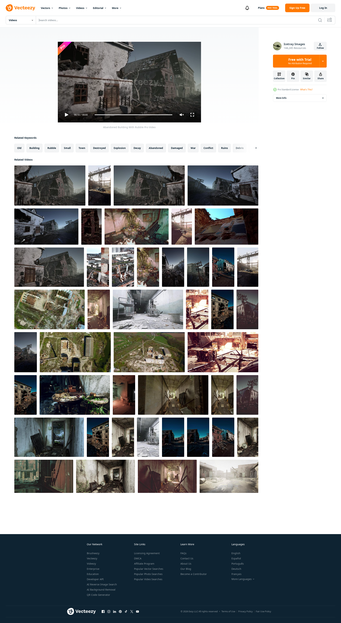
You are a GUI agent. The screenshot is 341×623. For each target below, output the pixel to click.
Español (236, 558)
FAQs (183, 553)
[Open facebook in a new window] (103, 611)
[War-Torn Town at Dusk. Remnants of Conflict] (247, 309)
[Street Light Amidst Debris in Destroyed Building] (173, 267)
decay (137, 148)
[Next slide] (253, 148)
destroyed (99, 148)
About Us (185, 563)
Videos (80, 8)
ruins (224, 148)
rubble (51, 148)
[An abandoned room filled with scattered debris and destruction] (137, 226)
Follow (320, 47)
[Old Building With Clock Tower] (198, 437)
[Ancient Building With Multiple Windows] (222, 309)
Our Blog (185, 568)
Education (93, 574)
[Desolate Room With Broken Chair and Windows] (124, 395)
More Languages (241, 579)
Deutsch (236, 568)
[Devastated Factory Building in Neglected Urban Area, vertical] (247, 267)
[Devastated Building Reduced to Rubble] (91, 226)
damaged (177, 148)
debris (240, 148)
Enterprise (93, 568)
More (115, 8)
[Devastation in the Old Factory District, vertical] (99, 185)
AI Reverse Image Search (102, 584)
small (67, 148)
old (19, 148)
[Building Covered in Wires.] (198, 267)
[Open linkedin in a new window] (114, 611)
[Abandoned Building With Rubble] (49, 185)
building (34, 148)
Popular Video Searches (148, 579)
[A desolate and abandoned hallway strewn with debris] (167, 476)
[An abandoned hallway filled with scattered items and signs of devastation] (173, 395)
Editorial (98, 8)
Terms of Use (228, 611)
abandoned (156, 148)
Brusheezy (93, 553)
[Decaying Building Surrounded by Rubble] (223, 267)
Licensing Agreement (147, 553)
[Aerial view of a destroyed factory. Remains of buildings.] (49, 309)
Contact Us (186, 558)
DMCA (137, 558)
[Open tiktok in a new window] (126, 611)
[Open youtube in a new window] (137, 611)
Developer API (95, 579)
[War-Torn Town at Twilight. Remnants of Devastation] (247, 395)
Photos (63, 8)
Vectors (45, 8)
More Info (281, 97)
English (235, 553)
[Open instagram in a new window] (108, 611)
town (82, 148)
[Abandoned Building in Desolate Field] (223, 437)
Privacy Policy (245, 611)
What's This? (306, 89)
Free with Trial (300, 61)
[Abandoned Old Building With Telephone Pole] (25, 352)
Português (237, 563)
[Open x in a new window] (131, 611)
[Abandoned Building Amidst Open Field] (149, 185)
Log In (323, 7)
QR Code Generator (98, 594)
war (193, 148)
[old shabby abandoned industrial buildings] (43, 476)
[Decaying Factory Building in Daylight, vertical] (181, 226)
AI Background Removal (101, 589)
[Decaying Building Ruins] (223, 185)
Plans (261, 7)
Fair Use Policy (263, 611)
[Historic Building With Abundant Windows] (25, 395)
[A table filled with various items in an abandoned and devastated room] (75, 395)
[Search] (320, 20)
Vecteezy (92, 558)
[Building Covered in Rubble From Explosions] (49, 267)
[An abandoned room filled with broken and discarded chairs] (123, 437)
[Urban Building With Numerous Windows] (46, 226)
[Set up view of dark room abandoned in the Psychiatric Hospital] (148, 309)
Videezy (91, 563)
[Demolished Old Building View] (226, 226)
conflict (208, 148)
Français (236, 574)
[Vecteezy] (20, 7)
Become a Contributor (193, 574)
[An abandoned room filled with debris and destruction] (247, 437)
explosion (120, 148)
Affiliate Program (144, 563)
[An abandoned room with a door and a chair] (49, 437)
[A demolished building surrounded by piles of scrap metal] (197, 309)
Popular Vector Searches (148, 568)
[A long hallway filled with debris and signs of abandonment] (99, 309)
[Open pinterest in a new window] (120, 611)
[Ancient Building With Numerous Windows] (98, 437)
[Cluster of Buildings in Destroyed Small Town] (173, 437)
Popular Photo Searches (148, 574)
